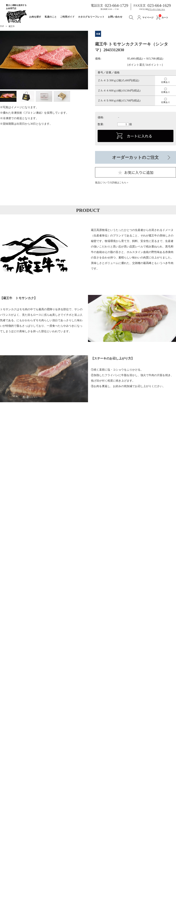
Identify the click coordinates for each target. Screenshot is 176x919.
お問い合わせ (115, 16)
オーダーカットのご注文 (135, 157)
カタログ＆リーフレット (91, 16)
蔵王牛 (12, 26)
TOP (2, 26)
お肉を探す (35, 16)
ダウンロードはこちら (156, 9)
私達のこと (51, 16)
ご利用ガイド (67, 16)
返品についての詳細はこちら (110, 182)
